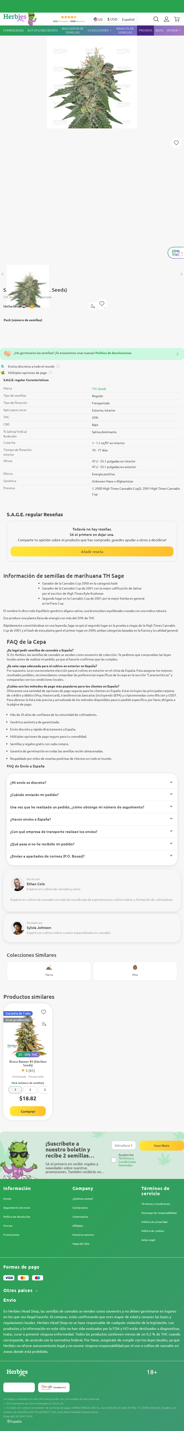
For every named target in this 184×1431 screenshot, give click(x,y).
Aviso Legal (148, 1240)
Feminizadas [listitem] (13, 30)
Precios (7, 1225)
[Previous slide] (2, 274)
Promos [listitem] (145, 30)
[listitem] (166, 19)
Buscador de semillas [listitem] (73, 30)
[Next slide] (181, 274)
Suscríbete (161, 1145)
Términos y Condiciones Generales (127, 1161)
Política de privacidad (154, 1222)
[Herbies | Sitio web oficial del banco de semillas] (24, 17)
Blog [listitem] (160, 30)
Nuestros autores (83, 1234)
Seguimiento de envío (16, 1207)
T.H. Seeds (99, 389)
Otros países (18, 1290)
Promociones (11, 1234)
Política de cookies (152, 1231)
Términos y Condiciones (155, 1204)
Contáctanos (80, 1207)
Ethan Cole (36, 883)
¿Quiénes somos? (82, 1198)
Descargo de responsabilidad (159, 1213)
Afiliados (77, 1225)
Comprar (28, 1111)
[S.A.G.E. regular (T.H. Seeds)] (92, 142)
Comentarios (80, 1216)
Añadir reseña (92, 551)
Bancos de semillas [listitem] (125, 30)
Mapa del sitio (80, 1243)
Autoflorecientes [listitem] (42, 30)
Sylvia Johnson (39, 927)
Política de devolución (16, 1216)
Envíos (7, 1198)
